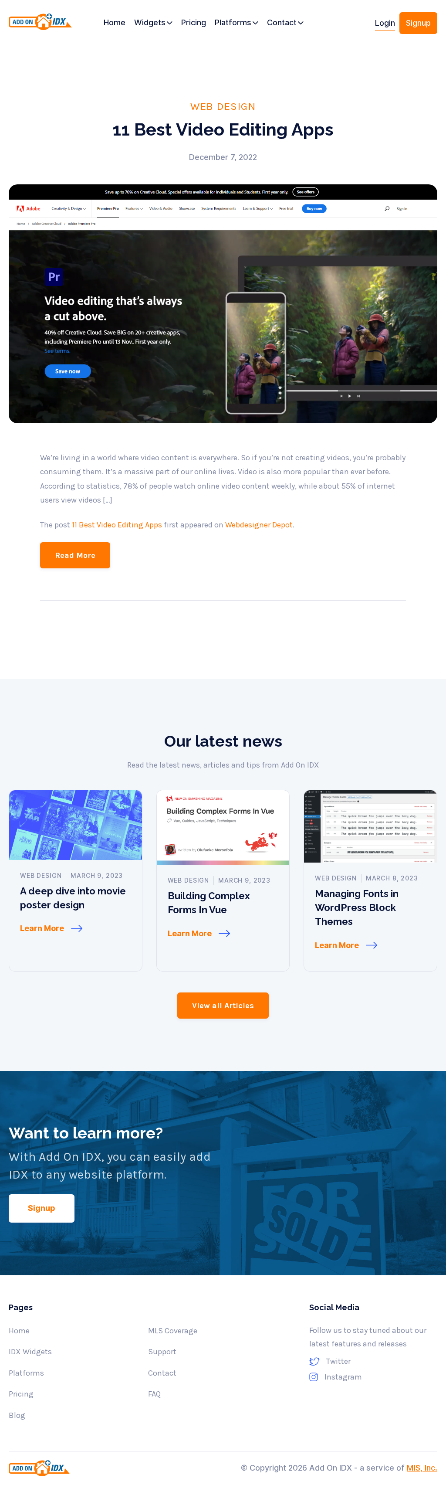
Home (19, 1330)
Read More (75, 555)
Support (162, 1351)
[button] (153, 23)
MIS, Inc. (422, 1467)
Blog (17, 1415)
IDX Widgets (30, 1351)
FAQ (154, 1394)
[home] (40, 26)
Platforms (26, 1373)
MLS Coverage (172, 1330)
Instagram (343, 1377)
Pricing (21, 1394)
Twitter (338, 1361)
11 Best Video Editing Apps (117, 525)
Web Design (223, 106)
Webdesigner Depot (259, 525)
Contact (162, 1373)
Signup (418, 22)
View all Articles (223, 1005)
